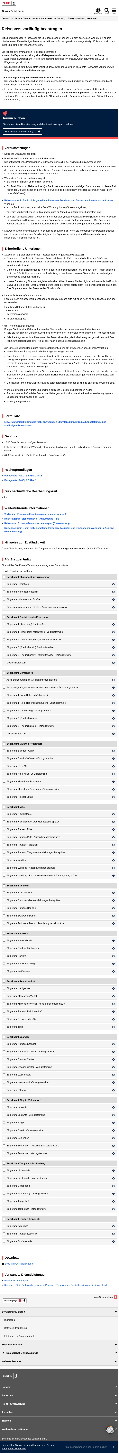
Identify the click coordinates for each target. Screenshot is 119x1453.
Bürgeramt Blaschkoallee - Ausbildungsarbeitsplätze (33, 900)
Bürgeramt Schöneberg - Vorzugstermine (27, 1193)
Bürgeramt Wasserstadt (18, 1074)
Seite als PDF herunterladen (19, 1264)
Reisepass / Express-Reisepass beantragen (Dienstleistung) (37, 523)
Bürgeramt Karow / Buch (19, 940)
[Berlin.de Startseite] (9, 3)
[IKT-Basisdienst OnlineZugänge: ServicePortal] (15, 1301)
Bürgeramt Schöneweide (19, 1241)
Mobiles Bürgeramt (16, 662)
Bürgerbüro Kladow (17, 1090)
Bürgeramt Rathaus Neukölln (21, 908)
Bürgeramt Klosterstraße (19, 814)
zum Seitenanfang (103, 1297)
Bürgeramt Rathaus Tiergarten (22, 845)
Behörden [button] (7, 1395)
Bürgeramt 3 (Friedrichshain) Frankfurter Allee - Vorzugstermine (39, 655)
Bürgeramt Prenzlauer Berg (21, 963)
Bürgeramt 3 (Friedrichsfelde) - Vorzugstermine (31, 726)
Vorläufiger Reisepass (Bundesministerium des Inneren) (35, 514)
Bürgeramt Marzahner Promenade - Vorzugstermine (33, 789)
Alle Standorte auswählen (18, 571)
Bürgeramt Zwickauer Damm (21, 915)
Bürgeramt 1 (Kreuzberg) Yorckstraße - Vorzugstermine (35, 632)
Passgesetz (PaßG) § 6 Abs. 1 (20, 480)
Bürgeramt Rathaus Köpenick (22, 1233)
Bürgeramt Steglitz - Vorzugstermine (25, 1130)
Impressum (9, 1320)
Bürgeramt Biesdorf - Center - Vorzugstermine (30, 758)
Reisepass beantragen (16, 1280)
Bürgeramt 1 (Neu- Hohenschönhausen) (27, 695)
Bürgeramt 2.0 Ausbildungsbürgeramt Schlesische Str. (34, 639)
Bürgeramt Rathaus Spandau (22, 1044)
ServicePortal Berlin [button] (13, 1311)
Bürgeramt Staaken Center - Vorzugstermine (29, 1067)
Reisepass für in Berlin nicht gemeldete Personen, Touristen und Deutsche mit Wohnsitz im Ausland (59, 200)
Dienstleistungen (30, 18)
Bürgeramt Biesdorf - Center (21, 750)
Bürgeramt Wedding (17, 860)
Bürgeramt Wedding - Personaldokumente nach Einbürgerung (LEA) (42, 875)
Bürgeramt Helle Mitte (18, 766)
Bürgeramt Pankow (16, 956)
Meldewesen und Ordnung (53, 18)
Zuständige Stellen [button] (12, 1344)
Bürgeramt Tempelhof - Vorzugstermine (27, 1209)
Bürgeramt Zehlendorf (18, 1138)
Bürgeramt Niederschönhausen (23, 948)
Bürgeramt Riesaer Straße (20, 797)
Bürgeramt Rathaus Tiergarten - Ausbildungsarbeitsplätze (36, 852)
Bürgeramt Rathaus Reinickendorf (24, 1011)
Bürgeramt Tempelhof (18, 1201)
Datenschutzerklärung (15, 1328)
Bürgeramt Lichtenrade (18, 1170)
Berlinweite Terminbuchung (19, 131)
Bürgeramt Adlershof (17, 1226)
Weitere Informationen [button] (15, 1429)
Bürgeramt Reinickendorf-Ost (21, 1019)
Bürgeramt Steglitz (16, 1122)
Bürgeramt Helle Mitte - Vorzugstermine (27, 774)
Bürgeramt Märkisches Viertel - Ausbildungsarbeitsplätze (36, 1004)
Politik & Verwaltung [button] (13, 1404)
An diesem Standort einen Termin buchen (86, 1447)
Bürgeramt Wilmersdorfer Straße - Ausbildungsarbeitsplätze (37, 607)
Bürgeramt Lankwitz (17, 1107)
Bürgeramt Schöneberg (18, 1186)
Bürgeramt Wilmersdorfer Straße (23, 599)
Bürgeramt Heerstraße (18, 584)
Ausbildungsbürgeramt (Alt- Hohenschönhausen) (32, 680)
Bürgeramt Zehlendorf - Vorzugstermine (27, 1153)
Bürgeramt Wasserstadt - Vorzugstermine (27, 1082)
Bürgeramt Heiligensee (18, 988)
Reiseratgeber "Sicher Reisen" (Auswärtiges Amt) (31, 519)
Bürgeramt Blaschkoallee (20, 892)
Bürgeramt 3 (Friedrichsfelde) (22, 718)
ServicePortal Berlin (11, 18)
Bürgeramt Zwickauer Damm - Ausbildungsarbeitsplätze (35, 923)
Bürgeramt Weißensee (18, 971)
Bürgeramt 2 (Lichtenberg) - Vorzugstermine (29, 710)
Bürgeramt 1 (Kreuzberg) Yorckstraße (26, 624)
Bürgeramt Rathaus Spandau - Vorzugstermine (31, 1051)
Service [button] (6, 1387)
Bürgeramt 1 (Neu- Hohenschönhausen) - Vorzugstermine (36, 703)
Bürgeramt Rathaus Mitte (19, 829)
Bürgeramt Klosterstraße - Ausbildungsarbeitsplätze (33, 821)
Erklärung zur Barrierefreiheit (19, 1336)
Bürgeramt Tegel (15, 1027)
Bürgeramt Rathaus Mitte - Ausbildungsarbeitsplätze (33, 837)
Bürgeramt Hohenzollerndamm (22, 591)
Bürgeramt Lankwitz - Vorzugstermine (26, 1115)
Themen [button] (6, 1420)
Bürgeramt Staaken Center (20, 1059)
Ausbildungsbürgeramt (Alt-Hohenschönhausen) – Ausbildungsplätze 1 (43, 687)
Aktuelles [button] (7, 1412)
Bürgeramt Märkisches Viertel (22, 996)
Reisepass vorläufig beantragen (82, 18)
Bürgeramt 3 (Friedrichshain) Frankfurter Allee (30, 647)
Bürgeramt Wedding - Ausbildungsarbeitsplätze (31, 868)
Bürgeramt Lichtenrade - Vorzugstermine (27, 1178)
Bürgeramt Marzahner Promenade (24, 781)
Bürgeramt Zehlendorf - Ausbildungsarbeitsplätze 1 (33, 1145)
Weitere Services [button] (11, 1361)
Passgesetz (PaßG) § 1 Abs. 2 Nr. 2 (23, 475)
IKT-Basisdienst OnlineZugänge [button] (20, 1353)
